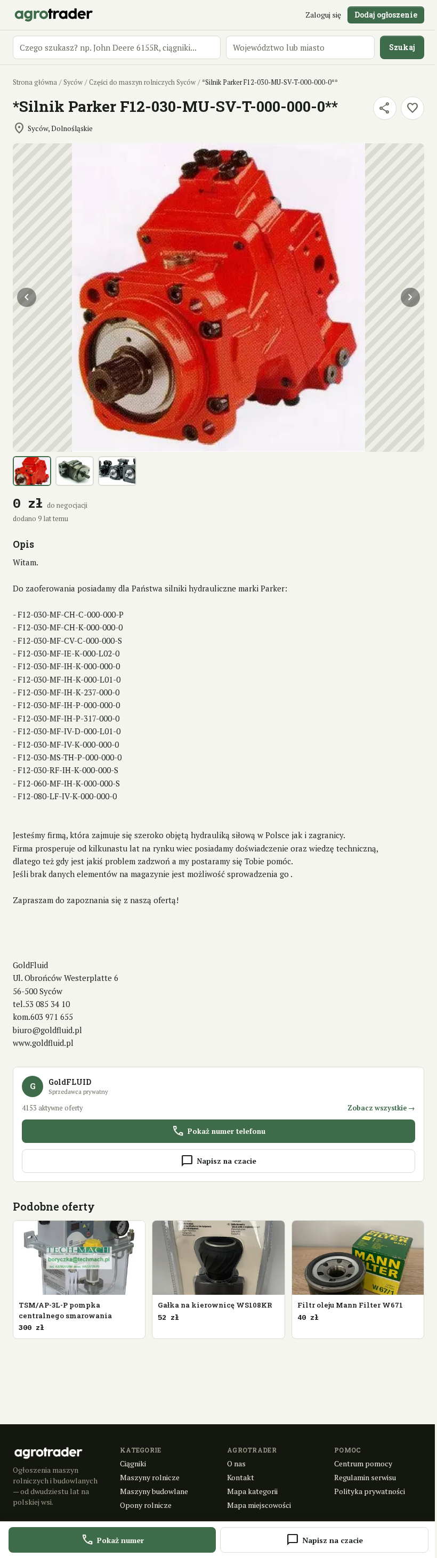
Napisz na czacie (218, 1161)
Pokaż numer (112, 1539)
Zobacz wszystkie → (381, 1108)
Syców (73, 82)
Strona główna (35, 82)
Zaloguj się (323, 15)
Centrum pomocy (363, 1463)
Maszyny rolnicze (150, 1477)
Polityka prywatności (369, 1491)
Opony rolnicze (146, 1505)
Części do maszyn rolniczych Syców (142, 82)
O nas (236, 1463)
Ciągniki (133, 1463)
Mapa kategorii (252, 1491)
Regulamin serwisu (365, 1477)
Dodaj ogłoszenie (385, 15)
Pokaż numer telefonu (218, 1131)
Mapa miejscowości (259, 1505)
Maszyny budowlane (154, 1491)
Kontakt (240, 1477)
